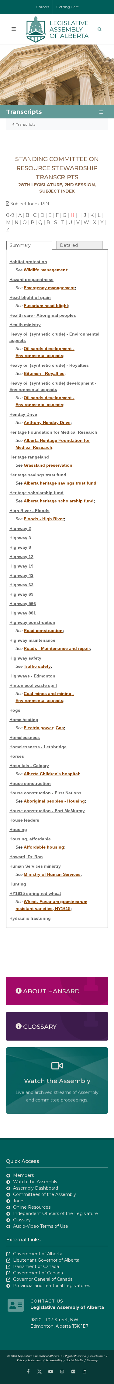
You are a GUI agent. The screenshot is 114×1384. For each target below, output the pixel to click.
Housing (18, 829)
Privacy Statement (29, 1360)
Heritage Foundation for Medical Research (53, 432)
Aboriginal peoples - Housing (54, 801)
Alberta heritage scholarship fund (59, 500)
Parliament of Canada (36, 1266)
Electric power (38, 727)
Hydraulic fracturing (30, 918)
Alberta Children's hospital (51, 773)
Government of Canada (38, 1273)
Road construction (43, 630)
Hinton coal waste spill (33, 685)
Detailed (69, 245)
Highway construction (32, 622)
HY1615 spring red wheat (35, 893)
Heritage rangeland (29, 457)
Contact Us (46, 1301)
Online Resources (31, 1207)
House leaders (24, 820)
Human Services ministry (35, 866)
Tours (18, 1201)
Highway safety (25, 658)
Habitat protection (28, 261)
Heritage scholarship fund (36, 492)
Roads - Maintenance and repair (57, 648)
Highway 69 (21, 594)
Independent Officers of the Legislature (55, 1213)
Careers (42, 7)
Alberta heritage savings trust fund (60, 483)
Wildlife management (45, 269)
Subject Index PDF (30, 204)
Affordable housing (44, 847)
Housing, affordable (30, 838)
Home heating (23, 719)
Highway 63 (21, 584)
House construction (30, 783)
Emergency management (49, 287)
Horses (16, 756)
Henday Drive (23, 414)
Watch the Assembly (35, 1181)
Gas (60, 727)
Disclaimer (97, 1356)
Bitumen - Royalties (44, 373)
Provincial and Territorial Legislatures (51, 1285)
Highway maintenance (32, 640)
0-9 (10, 215)
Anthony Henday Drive (47, 422)
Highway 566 (22, 603)
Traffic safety (37, 666)
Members (23, 1175)
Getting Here (68, 7)
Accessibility (53, 1360)
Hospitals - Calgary (29, 765)
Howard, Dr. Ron (26, 856)
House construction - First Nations (45, 792)
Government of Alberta (37, 1254)
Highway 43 (21, 575)
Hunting (17, 884)
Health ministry (25, 324)
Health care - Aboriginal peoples (42, 315)
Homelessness (24, 737)
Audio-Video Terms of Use (40, 1226)
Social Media (74, 1360)
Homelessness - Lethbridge (38, 746)
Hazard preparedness (31, 279)
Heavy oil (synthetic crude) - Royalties (49, 365)
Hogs (14, 710)
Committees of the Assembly (44, 1194)
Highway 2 (20, 528)
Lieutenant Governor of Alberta (46, 1260)
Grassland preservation (48, 465)
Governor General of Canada (43, 1279)
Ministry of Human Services (52, 874)
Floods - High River (44, 518)
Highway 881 (22, 613)
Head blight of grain (30, 297)
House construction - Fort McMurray (47, 810)
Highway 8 (20, 547)
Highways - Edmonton (32, 676)
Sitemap (92, 1360)
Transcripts (25, 124)
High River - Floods (29, 510)
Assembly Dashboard (35, 1188)
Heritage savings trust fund (37, 474)
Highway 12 (21, 556)
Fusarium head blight (46, 305)
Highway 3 (20, 537)
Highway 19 (21, 566)
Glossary (22, 1220)
